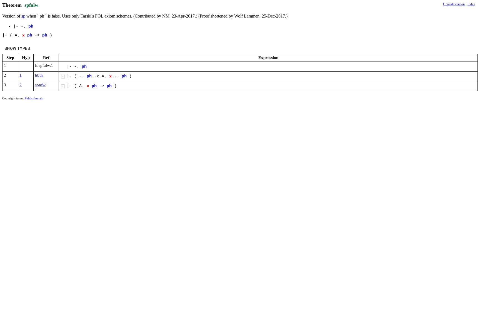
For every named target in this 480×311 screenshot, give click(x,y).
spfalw (31, 5)
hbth (39, 75)
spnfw (40, 85)
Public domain (34, 98)
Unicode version (454, 4)
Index (471, 4)
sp (23, 16)
